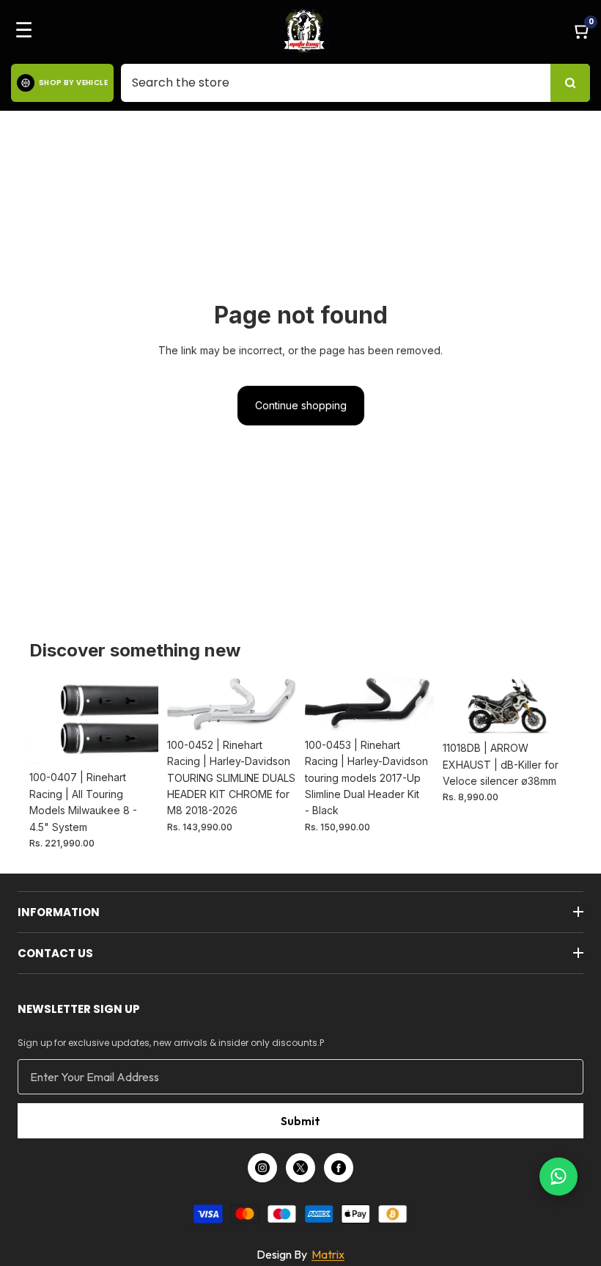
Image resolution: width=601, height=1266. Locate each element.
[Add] (135, 741)
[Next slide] (142, 721)
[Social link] (262, 1167)
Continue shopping (301, 405)
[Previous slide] (45, 721)
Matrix (327, 1254)
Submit (300, 1120)
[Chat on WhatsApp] (558, 1176)
